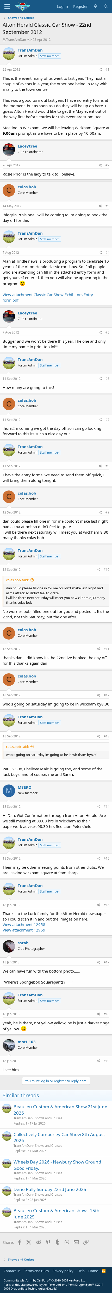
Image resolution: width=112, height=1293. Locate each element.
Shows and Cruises (48, 1118)
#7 (107, 419)
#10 (106, 569)
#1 (107, 69)
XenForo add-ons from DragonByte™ (68, 1284)
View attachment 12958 (24, 924)
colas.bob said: (17, 580)
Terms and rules (36, 1270)
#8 (107, 466)
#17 (106, 962)
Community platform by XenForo (45, 1280)
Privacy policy (62, 1270)
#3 (107, 206)
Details (51, 1288)
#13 (106, 736)
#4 (107, 252)
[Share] (100, 70)
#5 (107, 332)
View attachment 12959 (24, 930)
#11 (106, 649)
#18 (106, 1014)
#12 (106, 695)
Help (81, 1270)
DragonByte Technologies (28, 1288)
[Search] (106, 6)
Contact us (12, 1270)
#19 (106, 1061)
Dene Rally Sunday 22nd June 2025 (50, 1189)
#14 (106, 806)
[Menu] (7, 6)
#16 (106, 905)
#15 (106, 858)
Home (93, 1270)
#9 (107, 512)
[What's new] (95, 6)
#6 (107, 378)
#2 (107, 165)
